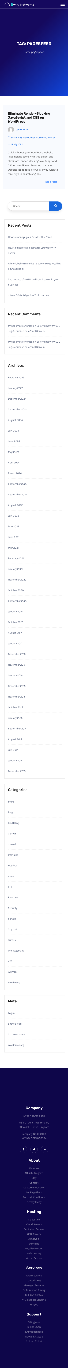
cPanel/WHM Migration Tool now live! (28, 295)
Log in (11, 1013)
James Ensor (22, 129)
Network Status (34, 1336)
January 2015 (15, 717)
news (11, 876)
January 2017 (15, 643)
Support (12, 929)
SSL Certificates (34, 1294)
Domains (13, 854)
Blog (19, 137)
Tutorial (51, 137)
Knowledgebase (34, 1331)
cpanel (26, 137)
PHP (10, 886)
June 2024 (14, 441)
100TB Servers (34, 1275)
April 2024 (14, 462)
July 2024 (13, 430)
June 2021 (13, 537)
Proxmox (13, 897)
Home (27, 52)
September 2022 (17, 494)
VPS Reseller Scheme (34, 1299)
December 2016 (17, 654)
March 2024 (15, 473)
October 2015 (15, 707)
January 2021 (15, 569)
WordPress (14, 982)
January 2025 (15, 388)
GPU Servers (34, 1234)
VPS (10, 961)
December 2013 (17, 771)
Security (12, 908)
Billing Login (34, 1326)
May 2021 (13, 547)
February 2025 (16, 377)
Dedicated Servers (34, 1229)
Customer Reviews (34, 1187)
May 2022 (13, 526)
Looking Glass (34, 1192)
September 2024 (17, 409)
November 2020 (17, 579)
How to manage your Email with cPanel (30, 237)
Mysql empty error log (20, 325)
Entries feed (14, 1023)
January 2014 (15, 760)
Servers (42, 137)
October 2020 (16, 590)
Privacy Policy (34, 1202)
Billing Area (34, 1322)
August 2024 (15, 420)
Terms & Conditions (34, 1197)
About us (34, 1168)
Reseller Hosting (34, 1248)
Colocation (34, 1219)
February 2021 (16, 558)
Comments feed (17, 1034)
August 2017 (15, 632)
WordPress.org (16, 1045)
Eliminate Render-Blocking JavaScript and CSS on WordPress (29, 117)
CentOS (12, 833)
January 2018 (15, 611)
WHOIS (34, 1304)
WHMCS (12, 971)
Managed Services (34, 1285)
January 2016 (15, 675)
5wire (14, 137)
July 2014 (13, 749)
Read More (51, 182)
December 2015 (16, 686)
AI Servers (34, 1238)
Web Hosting (34, 1253)
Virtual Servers (34, 1258)
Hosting (34, 137)
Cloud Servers (34, 1224)
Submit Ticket (34, 1341)
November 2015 (16, 696)
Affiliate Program (34, 1173)
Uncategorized (16, 950)
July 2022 (13, 515)
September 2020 (17, 600)
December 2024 (17, 398)
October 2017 (15, 622)
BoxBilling (13, 822)
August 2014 (15, 739)
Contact (33, 1182)
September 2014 (17, 728)
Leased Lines (34, 1280)
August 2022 (15, 505)
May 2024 (13, 451)
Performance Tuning (34, 1290)
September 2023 (17, 483)
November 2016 (17, 664)
